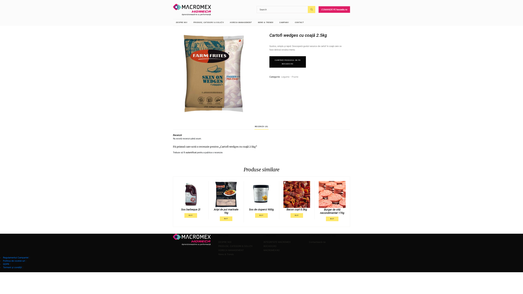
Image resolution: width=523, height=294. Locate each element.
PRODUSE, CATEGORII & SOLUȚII (235, 246)
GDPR (6, 264)
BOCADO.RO (270, 246)
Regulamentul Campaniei (15, 257)
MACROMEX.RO (272, 250)
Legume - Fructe (289, 76)
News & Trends (226, 254)
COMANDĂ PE (334, 9)
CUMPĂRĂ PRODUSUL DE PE (288, 62)
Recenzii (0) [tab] (261, 126)
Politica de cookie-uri (14, 260)
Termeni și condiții (12, 267)
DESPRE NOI (224, 242)
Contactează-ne (317, 242)
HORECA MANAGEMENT (231, 250)
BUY (191, 215)
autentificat (191, 152)
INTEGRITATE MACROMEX (277, 242)
